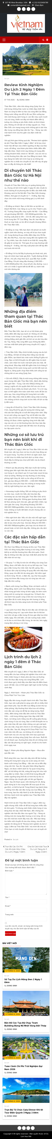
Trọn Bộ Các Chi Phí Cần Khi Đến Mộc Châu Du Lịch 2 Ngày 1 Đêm (15, 849)
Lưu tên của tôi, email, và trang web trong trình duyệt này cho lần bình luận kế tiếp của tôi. (24, 927)
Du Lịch (6, 78)
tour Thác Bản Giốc (37, 795)
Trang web (9, 914)
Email (8, 906)
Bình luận (9, 871)
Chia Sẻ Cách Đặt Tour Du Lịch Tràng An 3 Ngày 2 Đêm (37, 849)
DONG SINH (24, 100)
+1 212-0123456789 (40, 3)
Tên (7, 897)
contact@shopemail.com (20, 5)
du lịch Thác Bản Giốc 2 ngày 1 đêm (18, 143)
